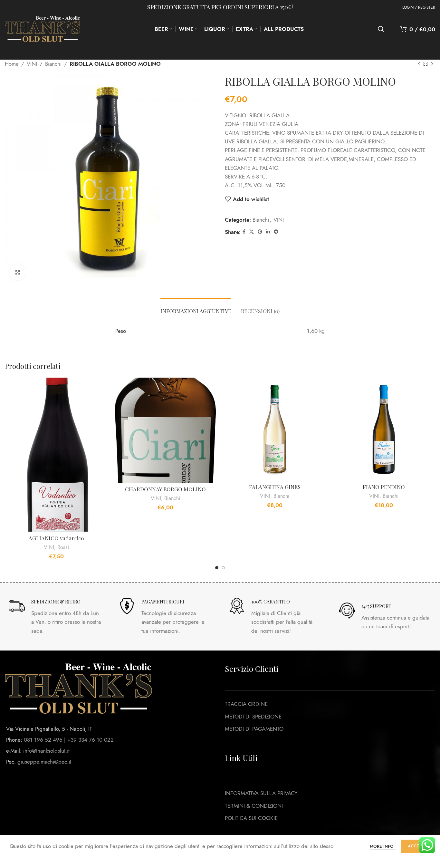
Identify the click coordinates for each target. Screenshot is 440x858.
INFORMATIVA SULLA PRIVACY (261, 793)
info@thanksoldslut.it (46, 751)
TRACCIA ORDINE (246, 704)
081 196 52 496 (43, 740)
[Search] (381, 29)
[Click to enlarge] (18, 272)
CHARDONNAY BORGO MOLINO (165, 489)
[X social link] (251, 231)
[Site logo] (42, 28)
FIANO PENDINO (384, 486)
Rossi (63, 547)
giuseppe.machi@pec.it (44, 762)
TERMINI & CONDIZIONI (254, 806)
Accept (416, 846)
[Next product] (432, 64)
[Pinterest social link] (260, 231)
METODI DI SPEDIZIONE (253, 716)
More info (382, 846)
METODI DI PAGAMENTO (254, 729)
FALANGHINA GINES (275, 486)
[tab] (195, 308)
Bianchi (53, 64)
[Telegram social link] (276, 231)
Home (12, 64)
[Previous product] (419, 64)
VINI (32, 64)
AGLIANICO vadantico (56, 538)
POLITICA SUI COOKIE (251, 818)
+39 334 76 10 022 (90, 740)
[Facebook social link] (244, 231)
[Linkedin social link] (268, 231)
